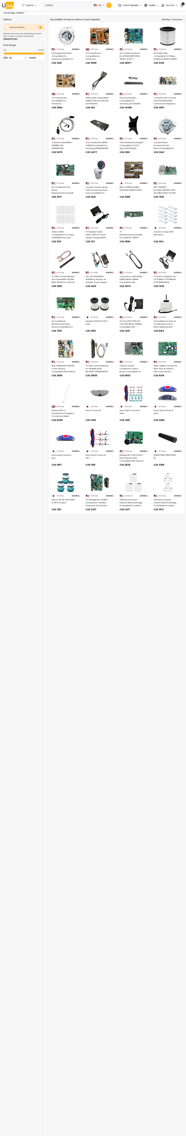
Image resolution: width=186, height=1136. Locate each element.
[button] (129, 5)
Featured (177, 19)
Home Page (9, 12)
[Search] (108, 5)
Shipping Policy (10, 39)
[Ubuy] (8, 5)
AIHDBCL (76, 49)
